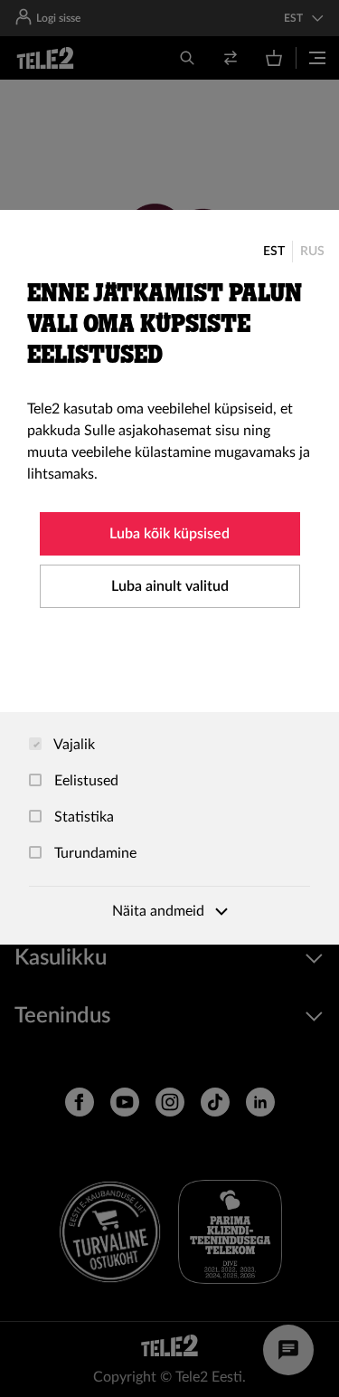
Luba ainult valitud (170, 586)
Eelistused (84, 781)
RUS (312, 251)
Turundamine (94, 853)
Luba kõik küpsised (169, 534)
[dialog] (169, 577)
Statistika (82, 817)
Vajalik (73, 744)
